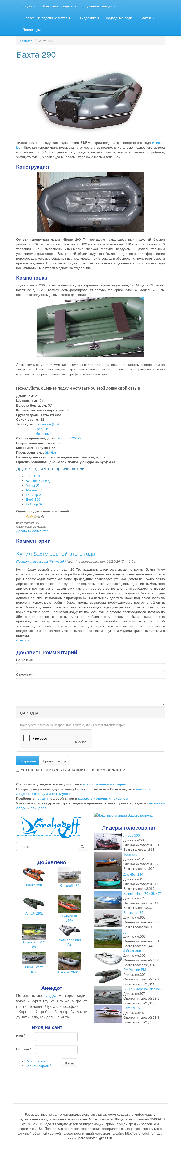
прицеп (42, 798)
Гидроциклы (89, 17)
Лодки (28, 6)
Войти (69, 1063)
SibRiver (51, 452)
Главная (26, 40)
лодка (51, 995)
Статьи (146, 17)
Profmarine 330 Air (69, 942)
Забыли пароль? (38, 1065)
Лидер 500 (131, 835)
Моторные (43, 433)
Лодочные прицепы (58, 6)
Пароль (23, 1048)
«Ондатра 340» (69, 918)
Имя (20, 1035)
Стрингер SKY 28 (34, 944)
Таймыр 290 (35, 494)
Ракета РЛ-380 (69, 972)
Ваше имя (24, 659)
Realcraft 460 (69, 885)
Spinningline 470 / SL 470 (142, 893)
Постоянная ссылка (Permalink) (41, 561)
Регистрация (35, 1060)
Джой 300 (33, 499)
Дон (126, 931)
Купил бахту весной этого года (55, 553)
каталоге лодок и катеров (104, 784)
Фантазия (130, 854)
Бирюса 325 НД (38, 480)
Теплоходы (32, 29)
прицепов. (39, 807)
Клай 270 (33, 475)
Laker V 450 (132, 1007)
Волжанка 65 (133, 912)
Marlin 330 (34, 885)
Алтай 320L (34, 913)
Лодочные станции (98, 6)
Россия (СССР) (69, 438)
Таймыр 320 (35, 504)
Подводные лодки (119, 17)
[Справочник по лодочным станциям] (123, 814)
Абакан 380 (34, 490)
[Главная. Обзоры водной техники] (48, 827)
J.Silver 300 (132, 950)
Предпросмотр (54, 760)
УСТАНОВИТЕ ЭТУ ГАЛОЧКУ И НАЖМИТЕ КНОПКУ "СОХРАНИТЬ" (73, 770)
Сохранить (27, 760)
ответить (22, 640)
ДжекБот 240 (133, 874)
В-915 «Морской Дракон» (143, 988)
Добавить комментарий (34, 530)
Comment (25, 674)
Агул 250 (32, 485)
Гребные (42, 428)
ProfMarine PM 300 (137, 969)
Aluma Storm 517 (34, 969)
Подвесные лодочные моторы (47, 17)
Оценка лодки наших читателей (42, 511)
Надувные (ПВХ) (48, 424)
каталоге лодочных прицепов (103, 798)
